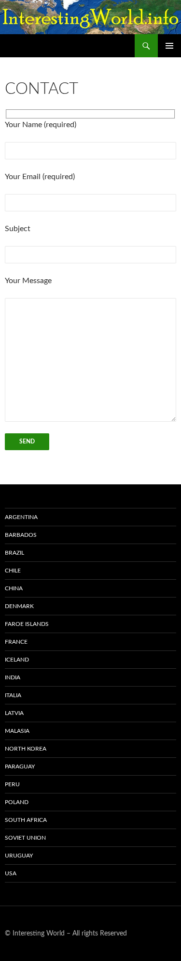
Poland (16, 802)
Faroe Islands (27, 624)
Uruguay (19, 855)
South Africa (26, 820)
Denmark (19, 606)
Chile (13, 570)
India (12, 677)
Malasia (17, 731)
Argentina (21, 517)
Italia (13, 695)
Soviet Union (25, 838)
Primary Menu (169, 45)
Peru (12, 784)
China (14, 588)
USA (10, 873)
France (16, 642)
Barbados (21, 535)
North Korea (25, 749)
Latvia (14, 713)
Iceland (17, 659)
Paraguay (20, 766)
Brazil (14, 553)
